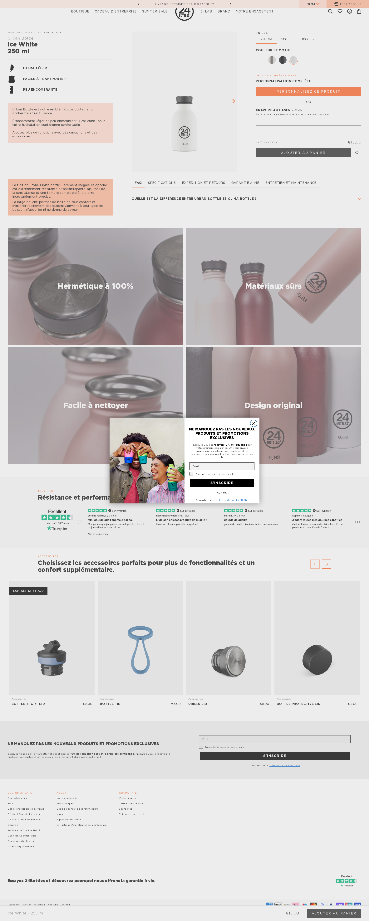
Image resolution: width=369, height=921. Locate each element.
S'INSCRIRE (222, 483)
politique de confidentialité (232, 500)
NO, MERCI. (222, 493)
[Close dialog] (253, 423)
